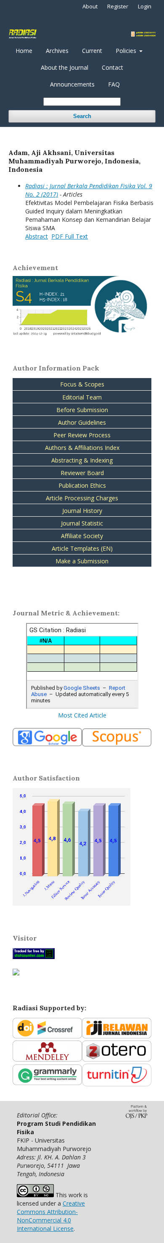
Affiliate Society (82, 536)
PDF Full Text (69, 236)
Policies (127, 51)
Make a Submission (82, 561)
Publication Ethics (82, 485)
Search (82, 116)
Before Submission (82, 410)
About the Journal (64, 67)
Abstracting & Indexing (82, 460)
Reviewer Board (82, 473)
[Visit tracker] (16, 973)
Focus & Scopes (82, 384)
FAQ (114, 84)
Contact (112, 67)
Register (117, 6)
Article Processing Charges (82, 498)
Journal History (82, 511)
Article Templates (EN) (82, 548)
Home (24, 51)
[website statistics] (34, 957)
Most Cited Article (82, 715)
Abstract (36, 236)
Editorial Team (82, 397)
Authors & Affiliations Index (82, 448)
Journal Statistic (82, 523)
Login (144, 6)
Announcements (72, 84)
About (90, 6)
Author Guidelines (82, 422)
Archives (57, 51)
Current (92, 51)
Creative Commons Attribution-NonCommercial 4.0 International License (51, 1215)
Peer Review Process (82, 435)
